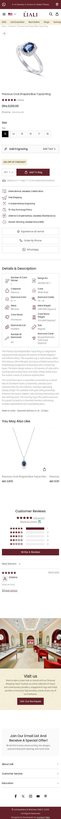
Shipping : (6, 112)
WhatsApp (33, 249)
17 (40, 134)
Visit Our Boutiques (30, 701)
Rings (46, 22)
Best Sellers (34, 22)
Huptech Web (43, 817)
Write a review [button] (30, 552)
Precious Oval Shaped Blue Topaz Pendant (24, 476)
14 (15, 134)
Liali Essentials (17, 22)
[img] (9, 573)
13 (6, 134)
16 (32, 134)
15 (23, 134)
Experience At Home (32, 231)
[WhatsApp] (4, 4)
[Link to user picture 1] (10, 596)
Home (4, 26)
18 (49, 134)
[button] (4, 14)
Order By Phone (33, 240)
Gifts (4, 22)
